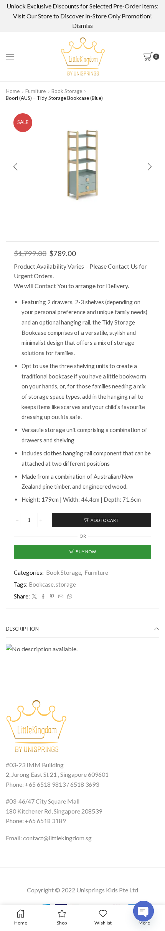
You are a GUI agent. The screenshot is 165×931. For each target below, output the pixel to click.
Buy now (86, 551)
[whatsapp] (68, 596)
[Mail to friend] (60, 596)
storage (66, 584)
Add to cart (105, 520)
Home (13, 91)
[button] (15, 166)
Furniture (35, 91)
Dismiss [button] (82, 25)
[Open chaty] (143, 911)
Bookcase (41, 584)
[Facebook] (43, 596)
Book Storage (66, 91)
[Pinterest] (52, 596)
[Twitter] (34, 596)
